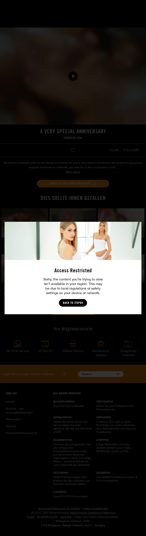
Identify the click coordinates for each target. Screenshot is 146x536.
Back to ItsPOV (73, 303)
